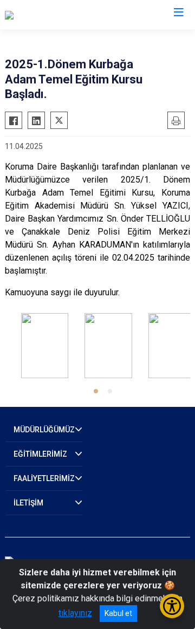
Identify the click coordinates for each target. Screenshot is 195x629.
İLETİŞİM (28, 502)
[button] (96, 391)
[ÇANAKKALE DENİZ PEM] (52, 14)
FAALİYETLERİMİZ (44, 478)
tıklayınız (75, 613)
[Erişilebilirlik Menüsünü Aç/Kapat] (172, 606)
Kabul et (118, 613)
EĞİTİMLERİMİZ (40, 454)
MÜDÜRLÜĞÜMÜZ (44, 429)
